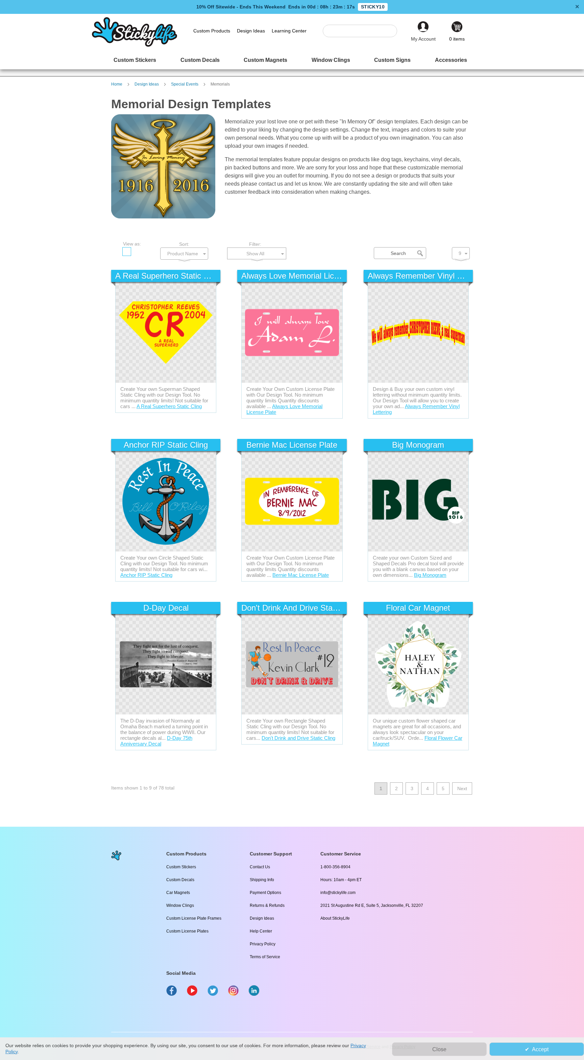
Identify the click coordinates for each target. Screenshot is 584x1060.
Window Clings (180, 905)
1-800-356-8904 (335, 867)
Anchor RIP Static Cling (146, 575)
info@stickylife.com (338, 892)
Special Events (185, 84)
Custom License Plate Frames (193, 918)
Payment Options (265, 892)
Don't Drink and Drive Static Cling (298, 738)
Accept (540, 1049)
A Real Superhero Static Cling (169, 406)
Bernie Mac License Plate (300, 575)
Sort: (184, 244)
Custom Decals (180, 879)
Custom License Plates (187, 931)
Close (439, 1049)
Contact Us (260, 867)
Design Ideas (147, 84)
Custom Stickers (181, 867)
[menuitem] (135, 60)
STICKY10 (373, 6)
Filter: (255, 244)
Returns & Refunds (267, 905)
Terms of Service (265, 957)
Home (117, 84)
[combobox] (363, 31)
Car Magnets (178, 892)
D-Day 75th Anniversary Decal (156, 741)
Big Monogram (430, 575)
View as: (132, 243)
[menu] (292, 60)
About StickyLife (335, 918)
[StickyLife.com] (134, 45)
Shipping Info (262, 879)
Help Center (261, 931)
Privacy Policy (262, 944)
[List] (139, 251)
